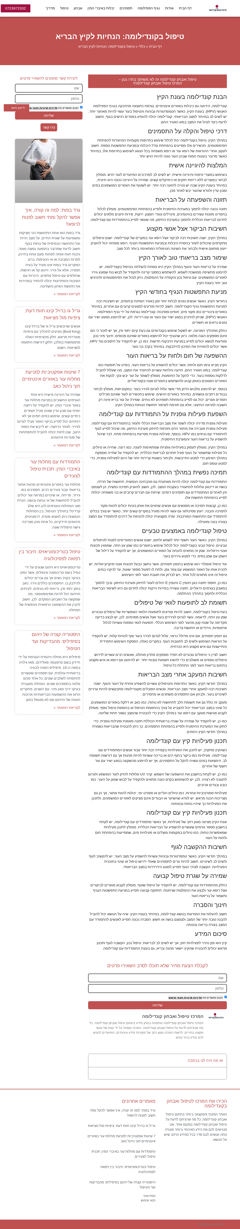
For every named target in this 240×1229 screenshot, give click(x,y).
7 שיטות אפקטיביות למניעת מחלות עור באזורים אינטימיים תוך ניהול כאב (51, 379)
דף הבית (185, 8)
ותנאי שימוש (176, 997)
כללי (142, 46)
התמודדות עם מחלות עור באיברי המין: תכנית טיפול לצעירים (55, 468)
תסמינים (126, 8)
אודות (169, 8)
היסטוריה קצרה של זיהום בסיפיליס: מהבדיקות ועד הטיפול (56, 641)
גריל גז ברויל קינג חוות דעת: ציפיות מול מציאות (121, 1126)
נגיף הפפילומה (149, 8)
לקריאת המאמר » (67, 294)
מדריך (50, 8)
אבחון (78, 8)
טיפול (64, 8)
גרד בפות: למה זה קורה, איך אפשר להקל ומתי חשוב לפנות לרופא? (51, 217)
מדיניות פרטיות (192, 997)
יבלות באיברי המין (101, 8)
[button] (93, 1060)
